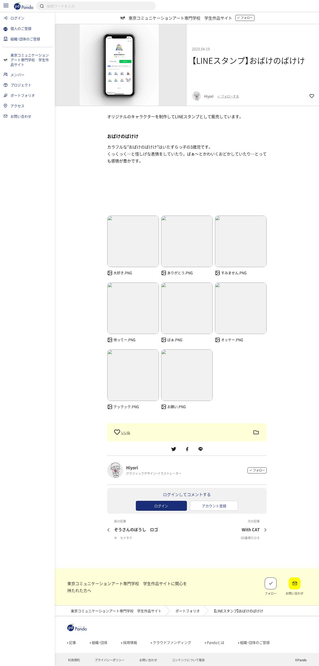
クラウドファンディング (171, 642)
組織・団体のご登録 (254, 642)
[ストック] (256, 432)
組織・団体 (99, 642)
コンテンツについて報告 (188, 660)
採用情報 (129, 642)
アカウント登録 (214, 505)
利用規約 (73, 660)
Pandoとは (215, 642)
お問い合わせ (148, 660)
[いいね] (117, 432)
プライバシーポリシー (109, 660)
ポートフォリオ (187, 610)
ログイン (161, 505)
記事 (72, 642)
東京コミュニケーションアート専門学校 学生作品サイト (116, 610)
